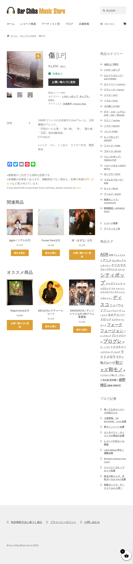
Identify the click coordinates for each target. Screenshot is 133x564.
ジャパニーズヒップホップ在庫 (114, 469)
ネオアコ (113, 315)
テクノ (109, 298)
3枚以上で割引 (111, 64)
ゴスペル (121, 269)
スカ (113, 288)
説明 (9, 123)
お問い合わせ (92, 522)
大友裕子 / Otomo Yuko (74, 103)
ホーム (11, 23)
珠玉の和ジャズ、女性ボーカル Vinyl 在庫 (115, 478)
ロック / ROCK (111, 188)
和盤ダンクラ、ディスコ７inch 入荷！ (114, 486)
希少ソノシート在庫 (114, 426)
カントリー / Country (114, 84)
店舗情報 (84, 23)
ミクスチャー (118, 346)
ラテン (120, 356)
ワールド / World (112, 194)
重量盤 (110, 385)
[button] (38, 56)
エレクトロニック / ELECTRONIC (113, 77)
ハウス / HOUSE (112, 125)
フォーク (114, 324)
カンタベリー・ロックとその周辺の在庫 (114, 434)
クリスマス (118, 265)
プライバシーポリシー (63, 522)
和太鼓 (106, 380)
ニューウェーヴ (113, 310)
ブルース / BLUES (112, 151)
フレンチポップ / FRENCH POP (112, 158)
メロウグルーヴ (106, 352)
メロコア (116, 352)
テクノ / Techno (112, 120)
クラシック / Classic (114, 89)
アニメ (107, 260)
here (78, 187)
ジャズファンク (114, 283)
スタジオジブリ (107, 292)
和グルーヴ (107, 363)
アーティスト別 (51, 23)
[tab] (20, 123)
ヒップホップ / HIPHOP (111, 139)
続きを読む (19, 252)
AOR (104, 254)
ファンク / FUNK (112, 145)
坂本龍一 (114, 379)
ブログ (69, 23)
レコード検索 (28, 23)
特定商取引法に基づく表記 (26, 522)
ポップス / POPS (28, 35)
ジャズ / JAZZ (111, 95)
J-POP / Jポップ (70, 96)
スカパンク (120, 289)
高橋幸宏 (117, 385)
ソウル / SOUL (111, 100)
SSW (111, 254)
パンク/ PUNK (111, 131)
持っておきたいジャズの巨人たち (114, 411)
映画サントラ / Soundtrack (111, 201)
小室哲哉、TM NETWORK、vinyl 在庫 (115, 420)
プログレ (112, 341)
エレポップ (117, 260)
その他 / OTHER (112, 106)
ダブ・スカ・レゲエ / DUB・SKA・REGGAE (115, 113)
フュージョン (111, 330)
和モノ (116, 369)
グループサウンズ (108, 269)
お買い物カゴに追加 (63, 82)
